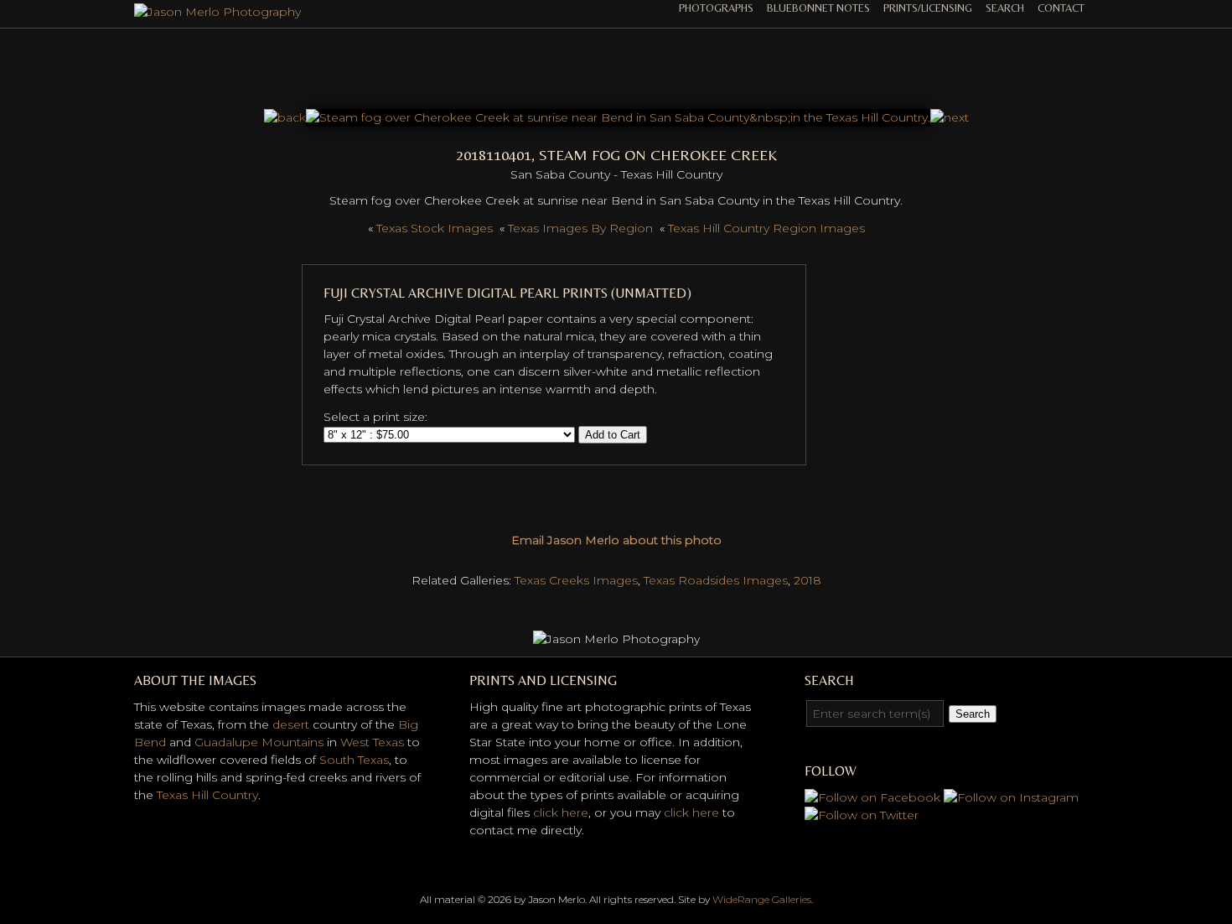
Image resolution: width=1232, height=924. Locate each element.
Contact (1061, 8)
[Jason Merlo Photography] (217, 11)
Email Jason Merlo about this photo (616, 540)
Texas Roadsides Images (716, 580)
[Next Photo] (618, 117)
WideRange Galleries (761, 899)
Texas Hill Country (207, 794)
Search (1005, 8)
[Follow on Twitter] (862, 815)
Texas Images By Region (580, 228)
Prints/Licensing (927, 8)
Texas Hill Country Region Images (766, 228)
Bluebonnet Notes (818, 8)
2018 (807, 580)
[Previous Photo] (285, 117)
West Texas (372, 742)
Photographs (716, 8)
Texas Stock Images (434, 228)
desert (290, 724)
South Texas (354, 759)
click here (560, 812)
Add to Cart (612, 434)
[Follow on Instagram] (1011, 797)
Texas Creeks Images (576, 580)
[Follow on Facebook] (872, 797)
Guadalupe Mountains (259, 742)
